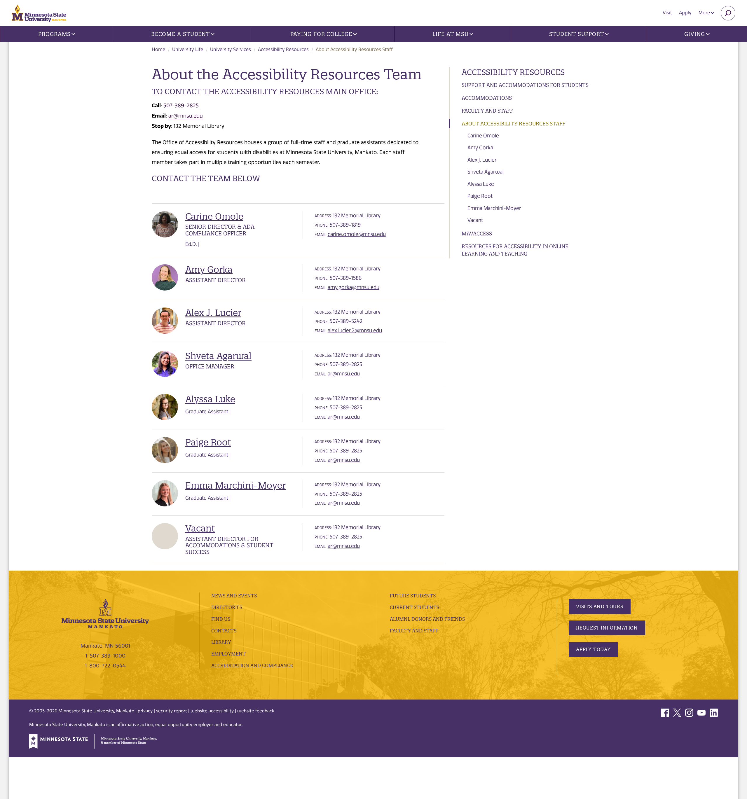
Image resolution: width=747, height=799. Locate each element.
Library (221, 642)
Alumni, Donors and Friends (427, 619)
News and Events (234, 596)
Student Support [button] (576, 34)
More (705, 12)
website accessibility (212, 711)
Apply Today (593, 649)
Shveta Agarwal (485, 172)
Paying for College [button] (321, 34)
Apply (685, 12)
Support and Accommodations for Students (525, 85)
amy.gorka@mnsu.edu (353, 287)
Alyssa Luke (480, 184)
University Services (230, 49)
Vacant (475, 220)
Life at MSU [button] (450, 34)
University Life (187, 49)
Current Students (414, 607)
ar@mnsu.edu (185, 116)
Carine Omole (483, 136)
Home (158, 49)
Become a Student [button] (180, 34)
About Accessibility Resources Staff (513, 123)
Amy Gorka (480, 148)
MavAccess (477, 233)
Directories (226, 607)
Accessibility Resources (283, 49)
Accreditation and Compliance (252, 665)
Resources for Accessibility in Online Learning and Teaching (515, 250)
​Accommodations (487, 98)
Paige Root (480, 196)
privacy (145, 711)
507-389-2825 (181, 105)
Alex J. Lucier (482, 160)
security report (171, 711)
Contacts (223, 631)
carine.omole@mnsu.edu (357, 234)
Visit (667, 12)
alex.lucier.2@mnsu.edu (355, 330)
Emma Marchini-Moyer (494, 208)
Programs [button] (54, 34)
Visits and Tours (599, 606)
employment (228, 654)
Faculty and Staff (487, 111)
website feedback (255, 711)
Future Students (413, 596)
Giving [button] (694, 34)
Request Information (607, 628)
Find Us (220, 619)
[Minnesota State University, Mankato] (105, 613)
